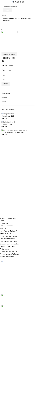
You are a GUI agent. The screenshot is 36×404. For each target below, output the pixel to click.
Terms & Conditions (8, 367)
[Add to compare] (4, 49)
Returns (4, 363)
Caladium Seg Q (7, 124)
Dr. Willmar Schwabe (7, 239)
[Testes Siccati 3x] (10, 39)
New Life (3, 228)
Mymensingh (6, 340)
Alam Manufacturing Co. (8, 251)
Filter (6, 84)
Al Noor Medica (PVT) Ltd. (9, 254)
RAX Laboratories (6, 226)
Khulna (4, 336)
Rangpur (5, 347)
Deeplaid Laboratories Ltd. (9, 244)
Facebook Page (7, 398)
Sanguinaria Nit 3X (8, 116)
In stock (4, 101)
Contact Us (5, 371)
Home (4, 16)
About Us (5, 378)
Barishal (4, 332)
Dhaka (4, 325)
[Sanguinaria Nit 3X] (9, 114)
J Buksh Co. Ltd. (6, 233)
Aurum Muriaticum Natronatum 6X (14, 132)
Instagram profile (7, 394)
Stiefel (2, 221)
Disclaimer (5, 386)
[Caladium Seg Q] (8, 122)
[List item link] (18, 277)
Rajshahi (5, 344)
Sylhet (4, 351)
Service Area (6, 382)
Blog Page (5, 402)
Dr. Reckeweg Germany (8, 241)
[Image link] (8, 262)
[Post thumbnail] (18, 296)
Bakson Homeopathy (7, 246)
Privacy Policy (7, 360)
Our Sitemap (6, 375)
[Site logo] (18, 2)
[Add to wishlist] (14, 49)
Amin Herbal (4, 249)
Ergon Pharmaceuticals (8, 236)
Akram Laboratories (7, 257)
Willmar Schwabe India (8, 218)
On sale (4, 97)
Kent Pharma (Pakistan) (8, 231)
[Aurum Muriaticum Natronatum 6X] (14, 130)
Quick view (9, 49)
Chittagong (5, 329)
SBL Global (4, 223)
